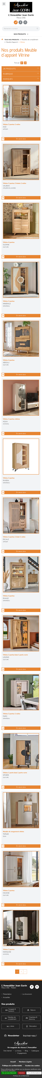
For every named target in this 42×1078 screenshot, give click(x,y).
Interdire (21, 1073)
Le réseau (18, 1051)
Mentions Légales (25, 1062)
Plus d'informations (34, 1073)
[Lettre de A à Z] (25, 63)
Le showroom (27, 994)
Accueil (13, 1062)
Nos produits (20, 34)
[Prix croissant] (21, 63)
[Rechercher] (38, 28)
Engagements (22, 1053)
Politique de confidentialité (12, 1065)
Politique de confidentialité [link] (21, 1076)
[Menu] (4, 4)
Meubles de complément (29, 39)
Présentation (7, 994)
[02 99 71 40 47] (16, 22)
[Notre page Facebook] (20, 22)
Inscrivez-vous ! (30, 1035)
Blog (26, 1051)
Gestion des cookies (32, 1065)
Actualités (6, 997)
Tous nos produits (11, 39)
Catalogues (35, 1051)
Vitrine (22, 42)
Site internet (7, 1051)
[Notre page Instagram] (25, 22)
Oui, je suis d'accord (9, 1073)
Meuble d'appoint (12, 42)
